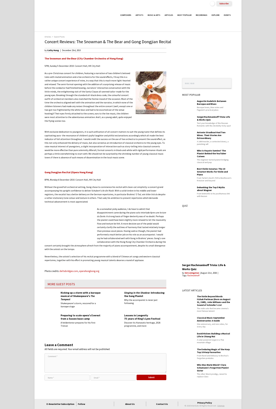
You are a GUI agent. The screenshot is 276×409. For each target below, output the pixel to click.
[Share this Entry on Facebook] (172, 59)
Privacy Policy (204, 402)
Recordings (201, 15)
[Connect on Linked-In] (105, 404)
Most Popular (184, 15)
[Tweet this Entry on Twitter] (172, 64)
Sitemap (221, 405)
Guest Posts (59, 36)
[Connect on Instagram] (100, 404)
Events (227, 15)
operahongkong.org (89, 271)
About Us (130, 404)
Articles (169, 15)
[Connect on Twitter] (95, 404)
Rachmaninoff (193, 275)
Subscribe (224, 3)
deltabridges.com (69, 271)
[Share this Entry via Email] (172, 50)
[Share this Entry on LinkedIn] (172, 68)
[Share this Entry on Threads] (172, 73)
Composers (125, 15)
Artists (139, 15)
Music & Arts (154, 15)
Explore (216, 15)
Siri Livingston (192, 273)
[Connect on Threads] (110, 404)
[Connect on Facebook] (89, 404)
